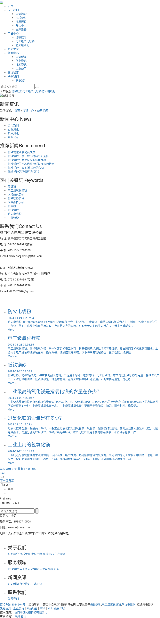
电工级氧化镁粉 (25, 41)
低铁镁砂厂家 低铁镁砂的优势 (26, 168)
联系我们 (13, 76)
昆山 (23, 616)
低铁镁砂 (21, 37)
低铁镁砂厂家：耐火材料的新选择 (28, 156)
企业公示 (21, 68)
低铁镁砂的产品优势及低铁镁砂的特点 (31, 164)
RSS (42, 608)
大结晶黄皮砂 (16, 194)
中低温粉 (13, 218)
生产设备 (21, 29)
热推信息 (5, 608)
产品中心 (13, 33)
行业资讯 (21, 61)
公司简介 (21, 14)
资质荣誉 (21, 18)
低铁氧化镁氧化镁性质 (21, 152)
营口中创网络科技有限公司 (30, 612)
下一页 (4, 480)
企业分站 (18, 608)
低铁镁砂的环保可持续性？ (24, 171)
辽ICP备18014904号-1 (14, 604)
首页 (10, 6)
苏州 (17, 616)
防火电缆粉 (22, 45)
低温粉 (12, 206)
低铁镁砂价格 (16, 198)
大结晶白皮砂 (16, 202)
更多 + (58, 569)
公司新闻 (21, 57)
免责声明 (59, 608)
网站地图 (32, 608)
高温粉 (12, 186)
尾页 (11, 480)
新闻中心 (13, 53)
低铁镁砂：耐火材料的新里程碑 (27, 160)
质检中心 (21, 25)
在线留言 (13, 72)
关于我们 (13, 10)
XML (50, 608)
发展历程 (21, 21)
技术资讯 (21, 64)
